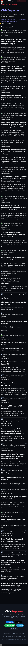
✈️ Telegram (20, 625)
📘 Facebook (10, 622)
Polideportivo (13, 21)
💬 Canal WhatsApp (9, 625)
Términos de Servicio (8, 636)
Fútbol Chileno (10, 19)
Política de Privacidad (18, 633)
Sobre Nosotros (6, 633)
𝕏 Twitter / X (18, 622)
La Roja (17, 19)
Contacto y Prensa (20, 636)
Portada (3, 19)
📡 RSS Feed (14, 628)
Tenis (7, 21)
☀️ (2, 3)
